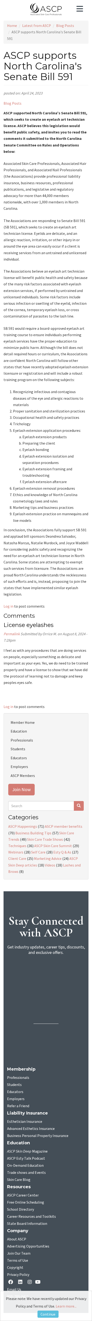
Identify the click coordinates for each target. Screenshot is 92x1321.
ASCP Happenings (22, 826)
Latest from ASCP (36, 25)
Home (12, 25)
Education (19, 731)
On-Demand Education (25, 1165)
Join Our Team (18, 1253)
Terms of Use (17, 1260)
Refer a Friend (18, 1106)
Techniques (17, 845)
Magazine (27, 1151)
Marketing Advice (48, 858)
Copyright (15, 1267)
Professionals (22, 740)
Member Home (23, 722)
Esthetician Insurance (24, 1121)
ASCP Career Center (23, 1195)
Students (18, 748)
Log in (8, 606)
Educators (19, 757)
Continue (48, 1314)
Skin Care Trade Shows (45, 839)
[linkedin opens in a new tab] (21, 1282)
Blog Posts (65, 25)
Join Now (21, 789)
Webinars (15, 852)
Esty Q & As (62, 852)
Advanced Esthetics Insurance (31, 1128)
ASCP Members (23, 775)
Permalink (12, 633)
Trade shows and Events (26, 1172)
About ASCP (16, 1239)
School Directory (20, 1209)
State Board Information (27, 1223)
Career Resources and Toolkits (31, 1216)
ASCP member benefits (63, 826)
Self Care (38, 852)
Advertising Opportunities (28, 1246)
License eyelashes (29, 625)
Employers (19, 766)
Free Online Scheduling (25, 1202)
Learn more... (66, 1306)
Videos (50, 865)
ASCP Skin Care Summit (53, 845)
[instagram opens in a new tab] (29, 1282)
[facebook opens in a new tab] (11, 1282)
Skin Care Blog (18, 1179)
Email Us (14, 1289)
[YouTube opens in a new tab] (39, 1282)
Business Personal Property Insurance (37, 1135)
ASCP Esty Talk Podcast (26, 1158)
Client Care (17, 858)
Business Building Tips (33, 833)
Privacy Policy (18, 1274)
